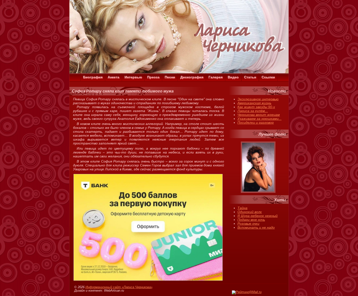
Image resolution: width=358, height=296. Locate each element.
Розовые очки (248, 223)
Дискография (191, 77)
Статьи (250, 77)
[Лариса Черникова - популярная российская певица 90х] (179, 72)
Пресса (153, 77)
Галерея (215, 77)
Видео (233, 77)
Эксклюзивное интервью (258, 99)
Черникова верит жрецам (258, 115)
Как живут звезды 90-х (256, 107)
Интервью (133, 77)
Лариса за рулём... (252, 111)
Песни (170, 77)
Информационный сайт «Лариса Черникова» (118, 287)
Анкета (113, 77)
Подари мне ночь (251, 220)
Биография (93, 77)
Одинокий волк (249, 212)
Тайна (242, 208)
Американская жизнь (254, 103)
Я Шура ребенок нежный (257, 216)
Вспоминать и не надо (256, 227)
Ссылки (268, 77)
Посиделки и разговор (255, 122)
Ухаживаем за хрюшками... (259, 119)
